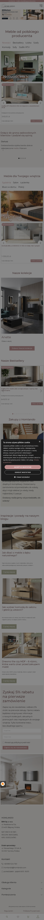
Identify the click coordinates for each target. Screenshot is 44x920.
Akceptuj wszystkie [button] (22, 467)
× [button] (39, 441)
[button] (22, 477)
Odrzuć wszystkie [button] (23, 472)
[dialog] (22, 460)
